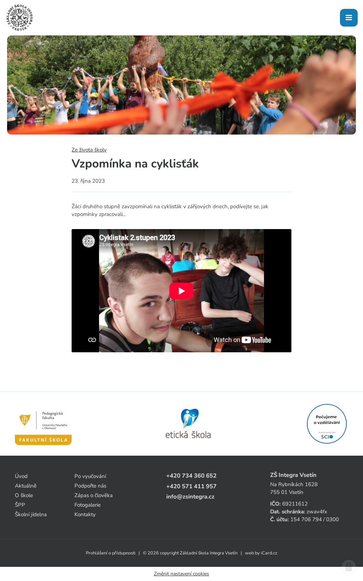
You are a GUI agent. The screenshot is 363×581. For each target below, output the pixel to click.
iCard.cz (269, 553)
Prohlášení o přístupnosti (110, 553)
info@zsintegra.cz (190, 496)
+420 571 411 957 (191, 486)
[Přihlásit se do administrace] (349, 567)
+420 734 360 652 (191, 476)
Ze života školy (89, 149)
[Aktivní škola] (327, 424)
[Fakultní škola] (43, 424)
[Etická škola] (189, 424)
